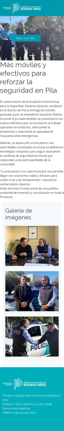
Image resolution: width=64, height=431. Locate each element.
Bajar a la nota (25, 38)
